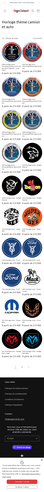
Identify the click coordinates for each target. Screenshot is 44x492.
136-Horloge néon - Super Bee (11, 230)
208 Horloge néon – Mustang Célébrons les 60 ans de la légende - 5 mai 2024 (11, 67)
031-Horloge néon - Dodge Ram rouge (11, 352)
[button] (5, 11)
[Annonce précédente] (4, 2)
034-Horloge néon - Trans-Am (31, 321)
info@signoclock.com (14, 419)
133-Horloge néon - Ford (31, 260)
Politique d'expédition (13, 405)
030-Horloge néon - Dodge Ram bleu (31, 352)
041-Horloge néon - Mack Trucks (31, 290)
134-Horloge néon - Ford (11, 260)
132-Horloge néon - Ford (11, 289)
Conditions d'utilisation (14, 399)
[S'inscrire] (36, 438)
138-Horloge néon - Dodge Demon (11, 199)
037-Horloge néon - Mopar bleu (11, 321)
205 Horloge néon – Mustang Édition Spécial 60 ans (11, 134)
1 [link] (15, 367)
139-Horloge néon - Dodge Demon (31, 166)
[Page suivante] (28, 367)
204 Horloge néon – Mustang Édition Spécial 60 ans (32, 101)
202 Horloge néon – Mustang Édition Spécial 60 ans (32, 66)
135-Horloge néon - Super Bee (31, 230)
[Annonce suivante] (39, 2)
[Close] (42, 460)
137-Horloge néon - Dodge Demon (31, 199)
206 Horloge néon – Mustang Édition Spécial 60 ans (32, 134)
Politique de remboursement (16, 388)
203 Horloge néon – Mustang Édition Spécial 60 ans (11, 101)
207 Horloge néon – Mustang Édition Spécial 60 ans (11, 167)
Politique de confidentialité (16, 394)
